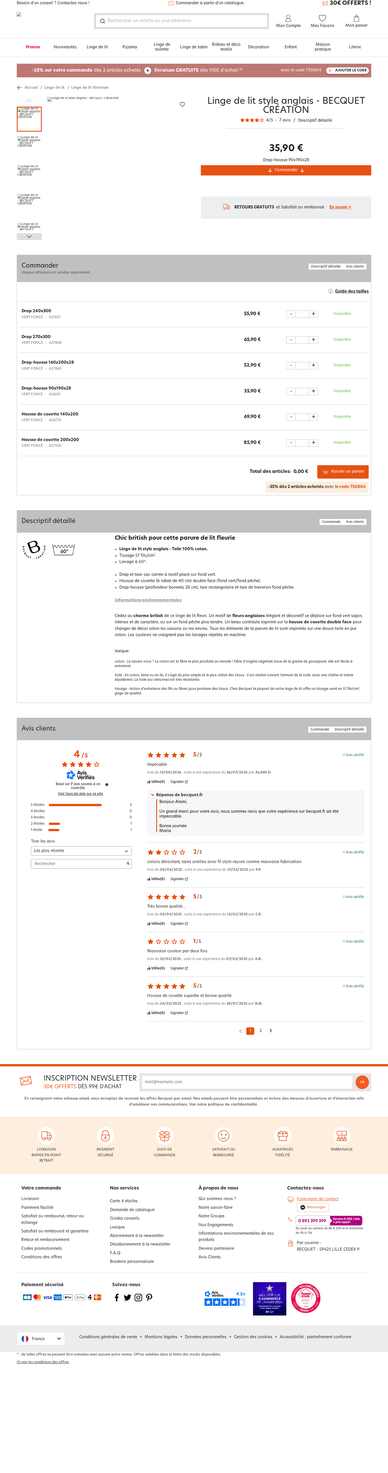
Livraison (30, 1199)
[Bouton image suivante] (29, 236)
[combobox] (181, 21)
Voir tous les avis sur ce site (80, 794)
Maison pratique (323, 47)
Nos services (124, 1188)
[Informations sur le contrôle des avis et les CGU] (107, 784)
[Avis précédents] (240, 1030)
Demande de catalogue (132, 1210)
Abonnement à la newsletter (137, 1236)
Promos (33, 47)
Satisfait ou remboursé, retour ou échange (52, 1219)
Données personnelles (206, 1337)
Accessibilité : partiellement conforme (315, 1337)
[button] (41, 1338)
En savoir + (340, 207)
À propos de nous (218, 1188)
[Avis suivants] (271, 1031)
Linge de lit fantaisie (90, 88)
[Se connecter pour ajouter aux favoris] (182, 104)
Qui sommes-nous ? (217, 1199)
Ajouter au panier (347, 471)
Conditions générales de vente (108, 1337)
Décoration (258, 47)
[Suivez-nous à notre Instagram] (138, 1301)
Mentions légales (161, 1337)
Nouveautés (65, 47)
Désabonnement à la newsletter (140, 1244)
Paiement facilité (37, 1208)
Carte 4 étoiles (124, 1201)
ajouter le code (351, 70)
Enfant (291, 47)
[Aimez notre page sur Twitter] (127, 1301)
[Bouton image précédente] (29, 100)
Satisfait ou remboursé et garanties (55, 1231)
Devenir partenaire (216, 1249)
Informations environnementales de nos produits (236, 1237)
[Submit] (102, 21)
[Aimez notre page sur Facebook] (116, 1301)
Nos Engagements (216, 1225)
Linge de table (194, 47)
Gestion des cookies (253, 1337)
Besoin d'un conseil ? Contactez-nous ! (53, 3)
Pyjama (129, 47)
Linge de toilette (162, 47)
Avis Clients (210, 1257)
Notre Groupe (211, 1216)
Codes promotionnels (41, 1249)
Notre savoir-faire (216, 1208)
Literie (355, 47)
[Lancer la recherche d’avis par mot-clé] (128, 864)
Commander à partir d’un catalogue (210, 3)
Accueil (31, 88)
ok (362, 1082)
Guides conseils (124, 1219)
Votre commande (41, 1188)
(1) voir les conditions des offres (43, 1362)
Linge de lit (97, 47)
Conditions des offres (41, 1257)
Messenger (316, 1207)
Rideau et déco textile (226, 47)
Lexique (117, 1227)
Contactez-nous (305, 1188)
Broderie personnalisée (132, 1262)
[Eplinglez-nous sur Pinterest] (149, 1301)
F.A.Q (115, 1253)
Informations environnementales (148, 600)
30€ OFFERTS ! (350, 3)
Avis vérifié (355, 755)
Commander (286, 170)
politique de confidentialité (232, 1104)
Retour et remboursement (45, 1240)
